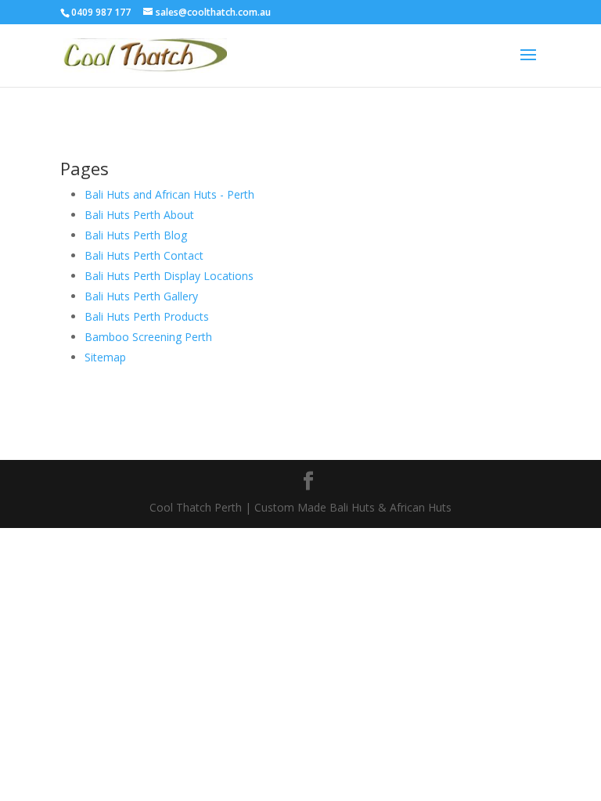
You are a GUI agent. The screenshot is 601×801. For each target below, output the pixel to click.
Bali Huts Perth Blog (136, 235)
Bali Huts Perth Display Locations (169, 275)
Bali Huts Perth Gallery (141, 296)
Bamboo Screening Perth (148, 336)
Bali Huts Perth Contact (144, 255)
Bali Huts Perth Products (147, 316)
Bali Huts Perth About (139, 214)
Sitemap (105, 357)
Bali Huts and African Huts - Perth (169, 194)
